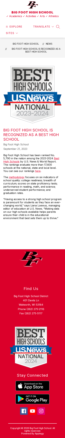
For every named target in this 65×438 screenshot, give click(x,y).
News (49, 43)
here (38, 171)
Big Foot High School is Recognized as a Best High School (36, 50)
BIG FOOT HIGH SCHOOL (26, 43)
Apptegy (39, 433)
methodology (16, 177)
